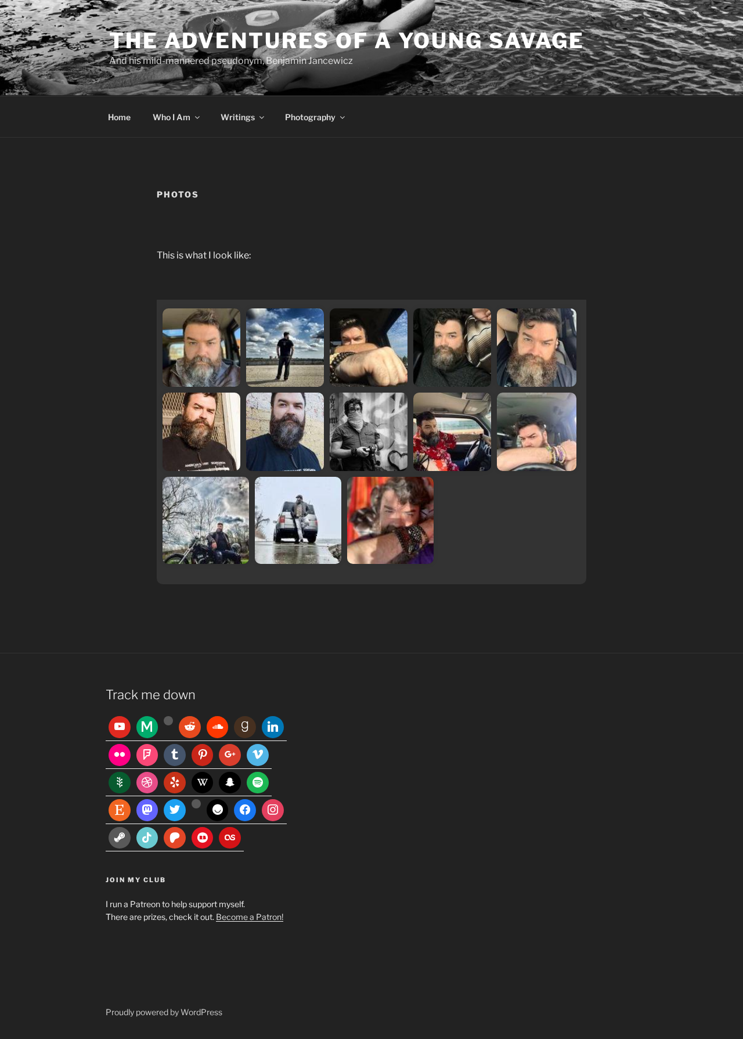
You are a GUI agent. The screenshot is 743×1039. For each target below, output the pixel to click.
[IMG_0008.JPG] (452, 347)
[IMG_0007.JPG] (206, 520)
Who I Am (171, 117)
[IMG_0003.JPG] (201, 347)
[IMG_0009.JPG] (452, 432)
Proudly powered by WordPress (164, 1012)
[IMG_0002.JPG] (368, 432)
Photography (310, 117)
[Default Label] (120, 727)
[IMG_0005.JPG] (298, 520)
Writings (238, 117)
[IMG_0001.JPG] (390, 520)
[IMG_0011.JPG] (368, 347)
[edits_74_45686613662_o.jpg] (201, 432)
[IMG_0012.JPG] (536, 432)
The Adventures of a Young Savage (347, 40)
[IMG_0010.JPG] (285, 347)
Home (119, 117)
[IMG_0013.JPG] (536, 347)
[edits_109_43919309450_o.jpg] (285, 432)
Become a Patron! (249, 917)
